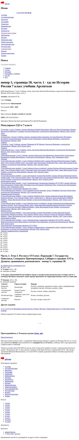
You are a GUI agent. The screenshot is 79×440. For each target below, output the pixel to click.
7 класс (5, 244)
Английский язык (7, 17)
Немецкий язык (6, 40)
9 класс (5, 248)
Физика (3, 51)
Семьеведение (6, 49)
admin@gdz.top (10, 432)
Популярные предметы (9, 363)
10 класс (5, 249)
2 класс (5, 235)
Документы (5, 425)
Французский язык (7, 53)
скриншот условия (9, 271)
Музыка (4, 37)
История (4, 28)
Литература (5, 31)
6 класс (5, 242)
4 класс (5, 238)
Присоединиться (7, 337)
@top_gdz (38, 333)
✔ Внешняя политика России (22, 309)
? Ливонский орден (53, 309)
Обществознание (7, 42)
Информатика (6, 26)
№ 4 (2, 266)
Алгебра (4, 15)
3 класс (5, 236)
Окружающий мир (7, 44)
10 (28, 13)
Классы (3, 400)
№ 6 (23, 266)
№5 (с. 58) (6, 267)
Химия (3, 55)
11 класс (5, 251)
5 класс (5, 240)
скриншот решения (9, 282)
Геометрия (4, 24)
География (4, 22)
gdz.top (7, 4)
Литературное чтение (8, 33)
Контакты (4, 428)
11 (30, 13)
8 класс (5, 246)
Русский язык (6, 46)
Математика (5, 35)
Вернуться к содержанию (13, 266)
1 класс (5, 233)
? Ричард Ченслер (39, 309)
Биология (4, 19)
